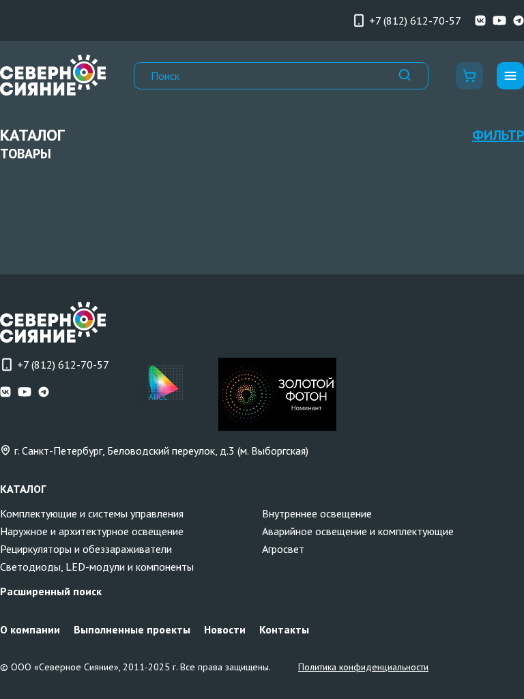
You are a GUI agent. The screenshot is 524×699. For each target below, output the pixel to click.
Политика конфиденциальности (363, 667)
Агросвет (283, 549)
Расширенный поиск (51, 591)
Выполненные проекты (132, 629)
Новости (225, 629)
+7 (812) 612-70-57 (415, 20)
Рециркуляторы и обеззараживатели (86, 549)
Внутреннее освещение (317, 513)
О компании (30, 629)
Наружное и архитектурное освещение (92, 531)
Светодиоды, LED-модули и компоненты (97, 566)
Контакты (284, 629)
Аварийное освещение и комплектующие (358, 531)
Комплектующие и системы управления (92, 513)
